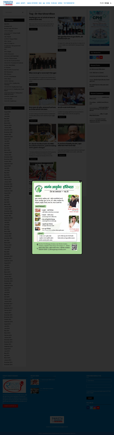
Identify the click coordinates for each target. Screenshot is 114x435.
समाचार (40, 3)
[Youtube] (106, 3)
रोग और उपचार (54, 3)
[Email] (108, 3)
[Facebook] (101, 3)
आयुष (44, 3)
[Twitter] (102, 3)
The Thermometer (69, 3)
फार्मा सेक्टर (60, 3)
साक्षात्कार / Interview (32, 3)
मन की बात (48, 3)
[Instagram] (104, 3)
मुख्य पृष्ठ (18, 3)
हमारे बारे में (23, 3)
